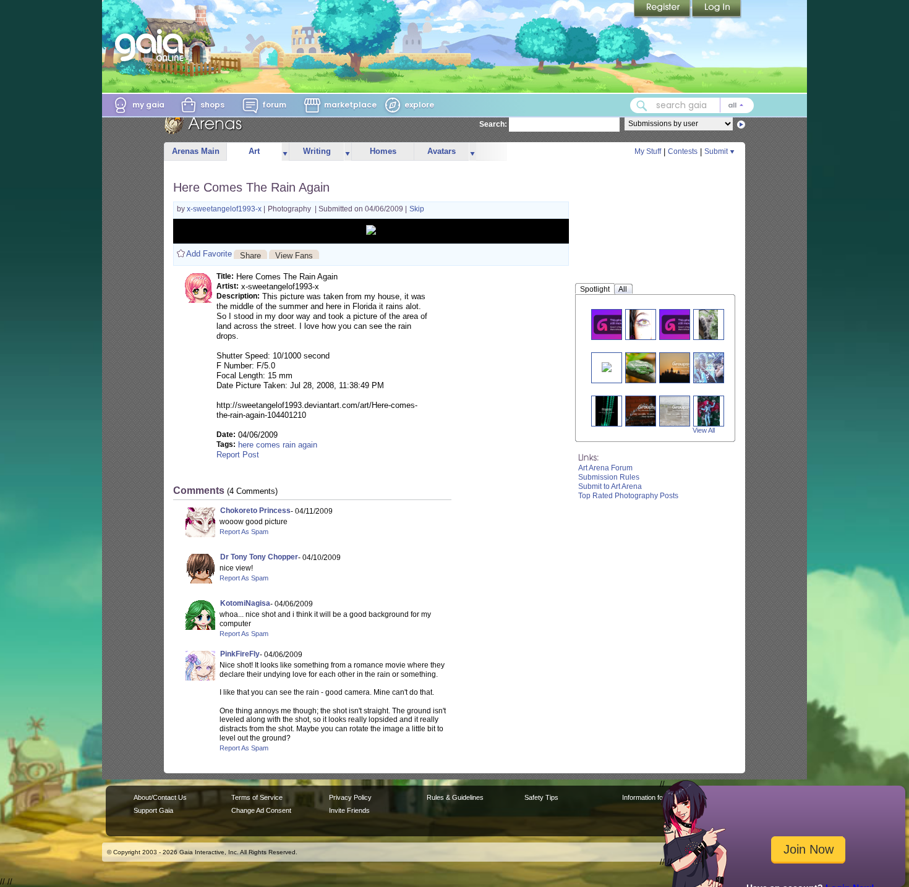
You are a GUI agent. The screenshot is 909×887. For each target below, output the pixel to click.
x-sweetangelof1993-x (225, 209)
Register (663, 9)
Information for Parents (656, 797)
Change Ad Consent (261, 810)
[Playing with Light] (606, 410)
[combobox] (692, 105)
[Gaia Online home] (152, 45)
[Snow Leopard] (709, 324)
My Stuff (647, 151)
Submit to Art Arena (610, 486)
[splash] (682, 410)
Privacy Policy (350, 797)
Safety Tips (541, 797)
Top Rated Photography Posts (628, 495)
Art (254, 151)
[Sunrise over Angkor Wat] (682, 367)
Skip (416, 209)
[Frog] (641, 367)
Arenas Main (196, 151)
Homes (383, 151)
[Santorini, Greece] (682, 324)
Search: (493, 124)
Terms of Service (257, 797)
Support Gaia (153, 810)
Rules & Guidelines (455, 797)
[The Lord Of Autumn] (709, 410)
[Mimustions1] (614, 324)
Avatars (441, 151)
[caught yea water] (648, 410)
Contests (683, 151)
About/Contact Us (160, 797)
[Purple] (640, 324)
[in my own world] (713, 367)
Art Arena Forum (605, 468)
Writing (317, 151)
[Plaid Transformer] (607, 366)
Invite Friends (349, 810)
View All (704, 430)
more (285, 152)
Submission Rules (608, 477)
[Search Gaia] (642, 106)
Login (716, 9)
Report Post (237, 454)
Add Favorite (209, 253)
